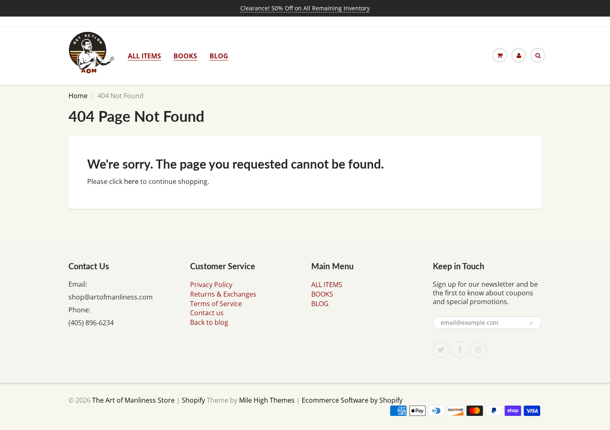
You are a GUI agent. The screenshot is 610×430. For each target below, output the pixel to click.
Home (78, 95)
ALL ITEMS (144, 55)
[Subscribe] (531, 323)
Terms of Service (216, 303)
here (131, 181)
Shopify (193, 400)
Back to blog (209, 322)
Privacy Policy (211, 284)
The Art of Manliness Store (133, 400)
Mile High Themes (267, 400)
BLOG (219, 55)
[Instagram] (478, 349)
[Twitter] (441, 349)
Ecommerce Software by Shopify (352, 400)
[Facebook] (459, 349)
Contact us (207, 312)
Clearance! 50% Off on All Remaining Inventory (305, 8)
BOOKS (185, 55)
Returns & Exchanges (223, 294)
